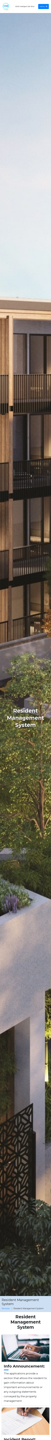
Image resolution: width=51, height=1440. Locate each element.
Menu (42, 6)
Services (6, 1308)
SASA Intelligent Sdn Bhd (24, 6)
